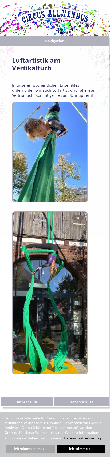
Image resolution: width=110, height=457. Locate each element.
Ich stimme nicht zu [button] (30, 449)
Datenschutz (81, 401)
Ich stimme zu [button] (81, 449)
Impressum (27, 401)
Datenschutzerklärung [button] (82, 438)
